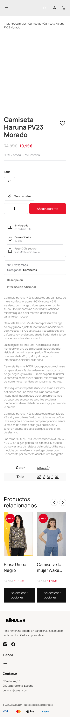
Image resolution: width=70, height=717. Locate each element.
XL (57, 476)
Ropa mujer (19, 23)
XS (9, 181)
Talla (7, 172)
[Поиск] (44, 8)
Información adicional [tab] (21, 287)
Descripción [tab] (15, 280)
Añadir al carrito (47, 209)
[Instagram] (5, 644)
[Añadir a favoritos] (62, 123)
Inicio (7, 23)
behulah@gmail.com (15, 690)
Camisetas (34, 23)
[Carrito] (63, 8)
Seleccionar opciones (19, 595)
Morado (43, 467)
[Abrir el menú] (6, 8)
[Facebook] (13, 644)
